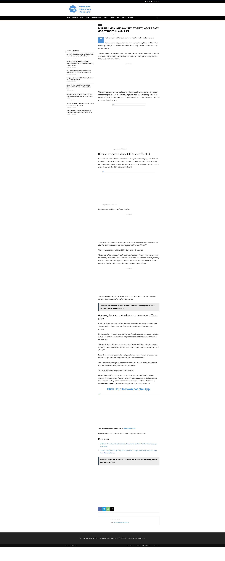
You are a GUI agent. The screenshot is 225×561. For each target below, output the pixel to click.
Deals (81, 18)
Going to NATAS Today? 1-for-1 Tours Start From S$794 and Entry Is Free (80, 78)
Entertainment (96, 18)
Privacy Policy (156, 546)
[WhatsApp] (108, 509)
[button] (157, 18)
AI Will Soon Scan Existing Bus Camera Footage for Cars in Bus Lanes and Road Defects (80, 55)
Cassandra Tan (103, 34)
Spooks (112, 18)
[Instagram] (147, 1)
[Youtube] (158, 1)
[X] (156, 1)
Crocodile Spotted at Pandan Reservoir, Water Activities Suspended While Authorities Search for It (80, 96)
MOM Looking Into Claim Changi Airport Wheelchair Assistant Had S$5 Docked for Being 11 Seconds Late (80, 63)
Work (123, 18)
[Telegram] (152, 1)
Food (87, 18)
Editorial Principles (146, 546)
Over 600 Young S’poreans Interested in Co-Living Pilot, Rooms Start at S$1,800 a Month (79, 111)
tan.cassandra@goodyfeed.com (121, 522)
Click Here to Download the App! (128, 389)
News (68, 18)
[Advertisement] (127, 9)
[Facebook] (145, 1)
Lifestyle (75, 18)
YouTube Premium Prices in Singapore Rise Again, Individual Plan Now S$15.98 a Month (79, 71)
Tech (118, 18)
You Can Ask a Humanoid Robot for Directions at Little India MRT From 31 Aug (80, 104)
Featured (130, 18)
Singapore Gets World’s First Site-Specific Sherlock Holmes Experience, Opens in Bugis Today (79, 87)
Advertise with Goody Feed (133, 546)
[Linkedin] (150, 1)
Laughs (105, 18)
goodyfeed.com (129, 428)
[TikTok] (154, 1)
